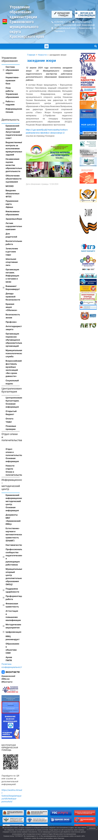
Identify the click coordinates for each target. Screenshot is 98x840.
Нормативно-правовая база (12, 80)
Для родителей (11, 235)
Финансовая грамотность (12, 605)
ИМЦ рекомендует (13, 638)
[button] (46, 46)
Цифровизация (13, 632)
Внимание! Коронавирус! (13, 287)
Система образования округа (12, 70)
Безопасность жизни (13, 316)
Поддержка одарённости (12, 590)
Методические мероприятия (13, 626)
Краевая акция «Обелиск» (11, 307)
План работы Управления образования (12, 92)
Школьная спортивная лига (12, 262)
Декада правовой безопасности (13, 296)
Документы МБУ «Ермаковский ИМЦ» (13, 519)
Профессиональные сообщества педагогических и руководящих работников (13, 557)
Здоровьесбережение (13, 219)
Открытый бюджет (11, 413)
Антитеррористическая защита (13, 328)
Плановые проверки (11, 427)
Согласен (92, 828)
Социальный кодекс (12, 382)
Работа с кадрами (10, 103)
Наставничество (13, 545)
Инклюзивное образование (13, 213)
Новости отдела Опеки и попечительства (13, 470)
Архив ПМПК (9, 659)
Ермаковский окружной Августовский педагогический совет (13, 131)
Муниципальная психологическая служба (13, 353)
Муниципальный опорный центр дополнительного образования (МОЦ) (13, 577)
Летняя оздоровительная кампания (13, 226)
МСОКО (10, 186)
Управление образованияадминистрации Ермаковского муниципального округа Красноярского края (27, 22)
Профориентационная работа (13, 597)
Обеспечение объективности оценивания (13, 178)
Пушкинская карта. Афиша (12, 204)
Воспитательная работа (13, 242)
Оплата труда (9, 420)
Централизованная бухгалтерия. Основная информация (13, 402)
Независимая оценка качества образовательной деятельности (13, 165)
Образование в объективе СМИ (12, 648)
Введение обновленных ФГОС (12, 193)
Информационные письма (13, 110)
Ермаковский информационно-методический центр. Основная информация (13, 503)
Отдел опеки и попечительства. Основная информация (13, 455)
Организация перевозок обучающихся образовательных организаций (13, 339)
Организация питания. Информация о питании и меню (12, 275)
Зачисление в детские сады (12, 251)
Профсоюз (11, 322)
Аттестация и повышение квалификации (13, 615)
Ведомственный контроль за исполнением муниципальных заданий (13, 148)
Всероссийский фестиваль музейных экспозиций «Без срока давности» (13, 368)
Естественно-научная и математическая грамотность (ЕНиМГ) (13, 534)
